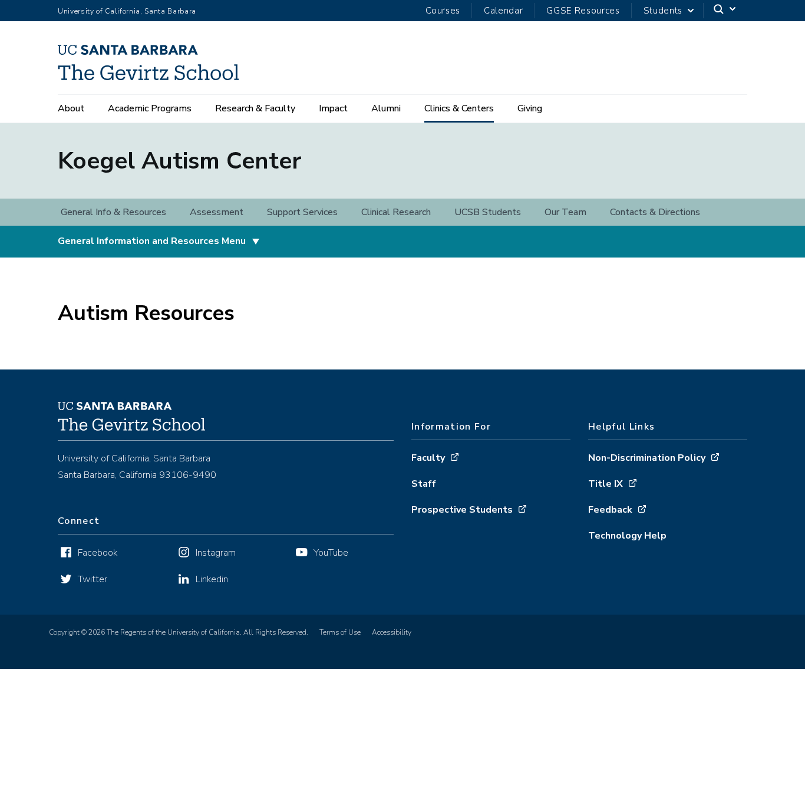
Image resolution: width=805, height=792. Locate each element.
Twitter (92, 579)
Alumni (386, 108)
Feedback (610, 509)
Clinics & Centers (459, 108)
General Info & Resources (113, 212)
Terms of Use (340, 632)
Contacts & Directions (655, 212)
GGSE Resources (582, 10)
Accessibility (391, 632)
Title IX (605, 483)
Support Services (302, 212)
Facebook (97, 552)
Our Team (565, 212)
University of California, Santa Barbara (127, 11)
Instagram (216, 552)
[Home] (153, 76)
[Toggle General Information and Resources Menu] (256, 242)
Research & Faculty (255, 108)
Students (663, 10)
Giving (529, 108)
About (71, 108)
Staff (423, 483)
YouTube (331, 552)
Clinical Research (396, 212)
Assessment (216, 212)
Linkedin (212, 579)
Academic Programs (150, 108)
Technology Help (627, 535)
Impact (333, 108)
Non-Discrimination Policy (646, 457)
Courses (442, 10)
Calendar (503, 10)
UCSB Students (487, 212)
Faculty (428, 457)
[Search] (725, 11)
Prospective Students (462, 509)
